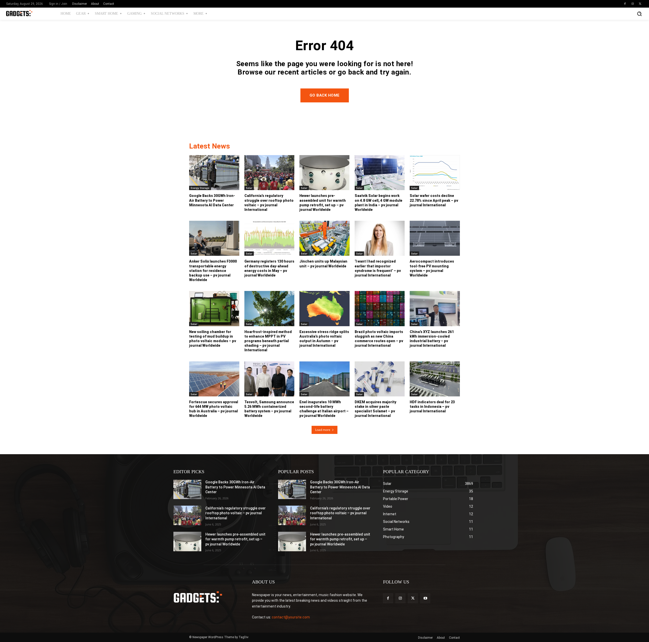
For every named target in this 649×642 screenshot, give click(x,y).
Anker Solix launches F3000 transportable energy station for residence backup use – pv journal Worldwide (213, 270)
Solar (249, 188)
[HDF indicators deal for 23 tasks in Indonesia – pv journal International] (435, 378)
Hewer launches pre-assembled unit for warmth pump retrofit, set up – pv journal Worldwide (235, 539)
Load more (322, 430)
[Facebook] (625, 4)
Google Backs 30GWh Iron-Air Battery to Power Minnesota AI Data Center (212, 200)
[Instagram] (632, 4)
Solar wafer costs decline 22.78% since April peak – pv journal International (434, 200)
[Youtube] (425, 598)
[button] (639, 14)
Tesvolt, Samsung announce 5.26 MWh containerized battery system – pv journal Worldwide (269, 409)
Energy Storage (200, 188)
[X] (640, 4)
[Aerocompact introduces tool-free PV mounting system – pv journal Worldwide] (435, 238)
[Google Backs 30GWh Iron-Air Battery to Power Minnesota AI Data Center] (214, 172)
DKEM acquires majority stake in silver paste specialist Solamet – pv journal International (375, 409)
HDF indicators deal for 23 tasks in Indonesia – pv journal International (432, 406)
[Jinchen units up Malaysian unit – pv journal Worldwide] (324, 238)
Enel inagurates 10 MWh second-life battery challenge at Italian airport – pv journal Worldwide (324, 409)
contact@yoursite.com (291, 617)
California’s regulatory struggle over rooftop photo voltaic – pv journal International (235, 513)
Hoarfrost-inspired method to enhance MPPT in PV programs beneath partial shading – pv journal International (268, 341)
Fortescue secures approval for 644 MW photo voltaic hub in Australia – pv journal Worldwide (213, 409)
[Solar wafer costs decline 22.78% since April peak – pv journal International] (435, 172)
